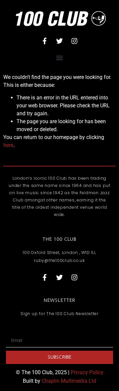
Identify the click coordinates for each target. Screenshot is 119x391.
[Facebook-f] (44, 41)
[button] (59, 58)
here (8, 145)
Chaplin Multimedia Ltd (69, 381)
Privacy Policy (87, 372)
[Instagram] (74, 41)
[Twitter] (59, 41)
